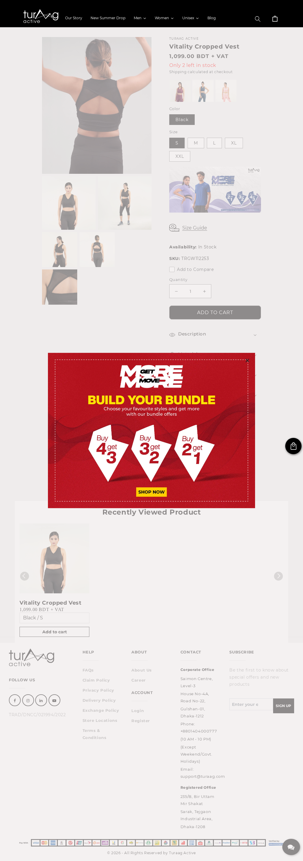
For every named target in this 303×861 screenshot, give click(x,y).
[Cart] (274, 18)
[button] (257, 18)
